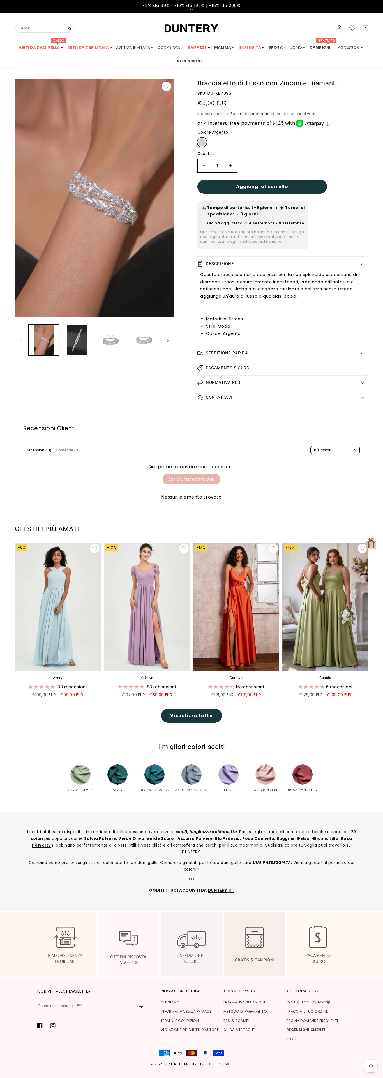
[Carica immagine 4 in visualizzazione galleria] (144, 340)
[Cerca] (69, 28)
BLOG (291, 1039)
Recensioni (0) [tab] (38, 450)
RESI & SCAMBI (236, 1020)
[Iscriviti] (141, 1006)
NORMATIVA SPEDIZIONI (244, 1002)
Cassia (325, 678)
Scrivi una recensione (191, 479)
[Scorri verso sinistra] (21, 340)
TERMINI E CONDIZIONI (180, 1020)
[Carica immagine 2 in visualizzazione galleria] (77, 340)
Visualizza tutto (191, 715)
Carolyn (236, 678)
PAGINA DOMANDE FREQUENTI (312, 1020)
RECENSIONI (189, 61)
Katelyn (146, 678)
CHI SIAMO (170, 1002)
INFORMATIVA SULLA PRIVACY (186, 1011)
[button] (190, 9)
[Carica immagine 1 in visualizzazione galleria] (44, 340)
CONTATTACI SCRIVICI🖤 (308, 1002)
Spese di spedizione (250, 114)
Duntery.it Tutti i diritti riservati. (208, 1064)
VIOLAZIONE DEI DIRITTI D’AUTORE (190, 1029)
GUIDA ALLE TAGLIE (239, 1029)
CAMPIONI (322, 45)
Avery (58, 678)
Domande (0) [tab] (67, 450)
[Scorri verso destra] (167, 340)
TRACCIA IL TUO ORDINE (307, 1011)
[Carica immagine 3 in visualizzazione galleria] (110, 340)
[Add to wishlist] (166, 86)
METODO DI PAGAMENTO (245, 1011)
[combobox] (44, 28)
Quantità (206, 153)
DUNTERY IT (173, 1064)
